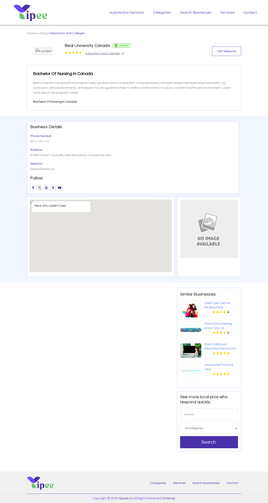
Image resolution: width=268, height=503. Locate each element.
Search (208, 442)
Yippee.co (125, 498)
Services (227, 12)
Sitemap (169, 498)
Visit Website (226, 51)
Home (31, 33)
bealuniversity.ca (42, 169)
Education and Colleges (67, 33)
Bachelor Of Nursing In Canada (55, 101)
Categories (162, 12)
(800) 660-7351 (40, 141)
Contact (250, 12)
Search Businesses (195, 12)
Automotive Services (126, 12)
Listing (42, 33)
